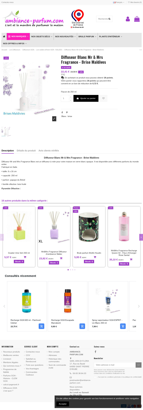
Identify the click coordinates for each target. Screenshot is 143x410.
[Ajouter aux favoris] (103, 98)
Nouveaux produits (11, 352)
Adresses (53, 355)
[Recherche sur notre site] (109, 19)
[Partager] (62, 112)
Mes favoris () (135, 2)
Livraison (7, 359)
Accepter (63, 404)
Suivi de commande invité (57, 366)
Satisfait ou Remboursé (31, 360)
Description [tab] (8, 150)
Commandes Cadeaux (31, 373)
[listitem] (27, 306)
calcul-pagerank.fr (11, 384)
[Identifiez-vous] (127, 19)
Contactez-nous (8, 2)
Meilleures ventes (11, 355)
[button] (18, 36)
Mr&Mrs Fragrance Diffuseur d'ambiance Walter (54, 253)
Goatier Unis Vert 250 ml (19, 253)
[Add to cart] (41, 326)
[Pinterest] (67, 112)
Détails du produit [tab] (26, 150)
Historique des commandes (55, 360)
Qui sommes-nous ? (12, 366)
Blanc (63, 116)
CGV (28, 355)
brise (70, 116)
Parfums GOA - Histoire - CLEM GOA (10, 378)
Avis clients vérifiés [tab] (49, 150)
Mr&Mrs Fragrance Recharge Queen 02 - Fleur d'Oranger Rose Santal (124, 252)
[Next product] (141, 50)
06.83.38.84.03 (79, 373)
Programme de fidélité (9, 370)
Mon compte (54, 352)
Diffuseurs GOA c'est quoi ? (10, 389)
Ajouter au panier (88, 98)
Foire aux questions (34, 365)
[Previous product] (140, 50)
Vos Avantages (32, 368)
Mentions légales (10, 362)
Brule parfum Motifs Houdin (89, 253)
